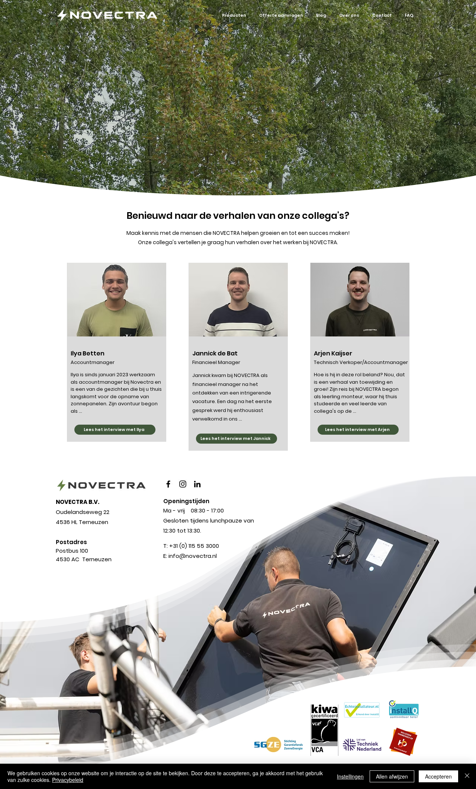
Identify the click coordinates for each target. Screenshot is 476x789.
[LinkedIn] (197, 484)
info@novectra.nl (192, 556)
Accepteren (438, 776)
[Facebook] (168, 484)
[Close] (467, 776)
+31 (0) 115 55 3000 (194, 546)
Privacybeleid (67, 779)
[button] (234, 15)
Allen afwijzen (392, 776)
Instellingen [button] (350, 776)
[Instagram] (182, 484)
